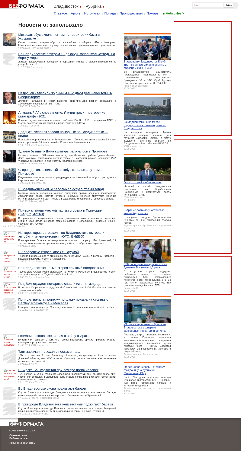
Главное (60, 13)
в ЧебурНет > (173, 13)
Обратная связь (18, 435)
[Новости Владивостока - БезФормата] (22, 4)
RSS (32, 443)
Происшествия (131, 13)
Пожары (152, 13)
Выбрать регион (18, 438)
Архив (75, 13)
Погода (110, 13)
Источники (92, 13)
